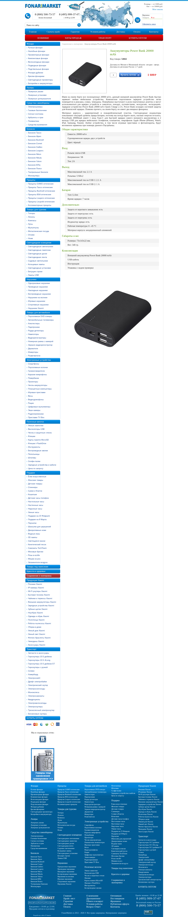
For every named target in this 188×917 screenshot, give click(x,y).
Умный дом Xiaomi (36, 630)
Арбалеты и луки (35, 117)
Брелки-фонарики (36, 76)
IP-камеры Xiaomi (36, 588)
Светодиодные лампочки (39, 250)
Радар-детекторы (36, 331)
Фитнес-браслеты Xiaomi (39, 638)
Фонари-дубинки (35, 73)
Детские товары (35, 484)
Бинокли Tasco (34, 133)
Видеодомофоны (36, 399)
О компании (92, 895)
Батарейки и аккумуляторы (40, 83)
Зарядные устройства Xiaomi (41, 605)
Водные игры (34, 534)
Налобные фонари (36, 51)
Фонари (30, 44)
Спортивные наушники (38, 305)
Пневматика (33, 121)
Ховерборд (33, 674)
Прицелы (31, 180)
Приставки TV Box (36, 417)
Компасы (32, 220)
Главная (67, 895)
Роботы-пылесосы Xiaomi (39, 623)
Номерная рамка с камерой (40, 341)
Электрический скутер (38, 685)
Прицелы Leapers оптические (41, 198)
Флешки (31, 436)
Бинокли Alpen (34, 136)
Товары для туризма (36, 209)
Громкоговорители (36, 371)
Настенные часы (35, 505)
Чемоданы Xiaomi (36, 641)
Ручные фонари (35, 47)
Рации (31, 403)
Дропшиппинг (93, 898)
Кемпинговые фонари (38, 58)
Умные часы (33, 512)
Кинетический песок (37, 544)
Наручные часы (35, 509)
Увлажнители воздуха (37, 562)
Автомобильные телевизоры (41, 320)
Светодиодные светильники (40, 246)
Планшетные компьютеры (40, 389)
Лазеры (30, 88)
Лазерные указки (35, 91)
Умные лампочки (35, 425)
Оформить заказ (149, 24)
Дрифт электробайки (37, 681)
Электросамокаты (36, 696)
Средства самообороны (38, 103)
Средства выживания (37, 124)
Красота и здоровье (36, 571)
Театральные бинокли (38, 172)
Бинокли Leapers (35, 150)
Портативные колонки (38, 367)
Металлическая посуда (38, 231)
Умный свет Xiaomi (36, 634)
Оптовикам (116, 895)
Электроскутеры (35, 706)
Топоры (31, 213)
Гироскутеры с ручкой (38, 667)
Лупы (30, 224)
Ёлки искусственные (37, 476)
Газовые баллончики (37, 110)
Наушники (31, 279)
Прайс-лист (69, 898)
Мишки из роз (34, 559)
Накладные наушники (38, 290)
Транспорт (31, 649)
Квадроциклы (34, 699)
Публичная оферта (119, 904)
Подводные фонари (37, 65)
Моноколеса (33, 692)
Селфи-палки (34, 461)
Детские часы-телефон (38, 498)
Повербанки (33, 378)
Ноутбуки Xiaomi (35, 613)
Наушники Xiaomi (36, 308)
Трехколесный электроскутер (41, 710)
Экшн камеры (34, 410)
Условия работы (94, 904)
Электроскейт (34, 678)
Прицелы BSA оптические (39, 194)
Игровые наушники (36, 301)
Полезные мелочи (35, 422)
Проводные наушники (38, 287)
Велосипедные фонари (38, 62)
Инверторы (33, 352)
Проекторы (33, 382)
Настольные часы (36, 501)
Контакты (115, 906)
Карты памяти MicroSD (38, 440)
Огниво (31, 235)
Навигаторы (33, 334)
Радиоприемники (36, 414)
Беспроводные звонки (38, 450)
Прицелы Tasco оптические (40, 187)
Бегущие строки (35, 271)
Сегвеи (31, 671)
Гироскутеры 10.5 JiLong (39, 660)
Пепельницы (33, 454)
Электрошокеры (35, 107)
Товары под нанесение (37, 566)
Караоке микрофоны (37, 374)
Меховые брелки (35, 552)
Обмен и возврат (94, 901)
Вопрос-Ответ (93, 906)
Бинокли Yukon (35, 161)
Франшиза (115, 901)
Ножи (30, 238)
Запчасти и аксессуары (38, 653)
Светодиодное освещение (39, 242)
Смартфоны (33, 364)
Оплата (67, 906)
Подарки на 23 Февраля (39, 516)
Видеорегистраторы (37, 338)
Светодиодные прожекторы (40, 80)
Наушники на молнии (37, 297)
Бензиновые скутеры (37, 714)
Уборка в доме (34, 627)
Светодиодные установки (39, 268)
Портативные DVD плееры (40, 316)
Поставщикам (117, 898)
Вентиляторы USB (36, 429)
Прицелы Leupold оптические (41, 202)
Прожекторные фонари (38, 55)
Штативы (32, 458)
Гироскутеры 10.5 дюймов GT (41, 664)
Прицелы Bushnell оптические (41, 191)
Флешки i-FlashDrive (37, 443)
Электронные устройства (39, 360)
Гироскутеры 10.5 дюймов (40, 656)
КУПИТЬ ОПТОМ (35, 718)
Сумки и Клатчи (35, 491)
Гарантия (68, 901)
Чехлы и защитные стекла (40, 433)
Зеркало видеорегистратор (40, 345)
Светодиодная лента (37, 257)
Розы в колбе (34, 555)
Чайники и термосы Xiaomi (40, 598)
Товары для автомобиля (38, 312)
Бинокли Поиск (35, 168)
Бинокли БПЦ (34, 165)
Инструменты (34, 447)
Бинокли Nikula (35, 158)
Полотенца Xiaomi (36, 620)
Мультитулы (33, 227)
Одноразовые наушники (39, 283)
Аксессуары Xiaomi (36, 645)
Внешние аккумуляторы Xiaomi (42, 602)
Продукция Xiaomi (35, 580)
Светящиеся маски (36, 541)
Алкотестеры (34, 323)
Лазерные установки (37, 95)
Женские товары (35, 480)
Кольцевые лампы (36, 264)
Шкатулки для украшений (39, 526)
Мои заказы (157, 9)
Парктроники (34, 327)
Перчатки (32, 523)
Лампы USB (33, 275)
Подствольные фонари (38, 69)
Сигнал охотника (35, 114)
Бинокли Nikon (34, 154)
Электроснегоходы (36, 689)
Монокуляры (33, 176)
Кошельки (32, 494)
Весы (30, 396)
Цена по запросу (35, 468)
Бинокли (31, 129)
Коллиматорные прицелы (39, 205)
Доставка (68, 904)
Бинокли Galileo (35, 147)
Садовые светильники (38, 261)
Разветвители (34, 356)
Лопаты (31, 217)
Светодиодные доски (37, 253)
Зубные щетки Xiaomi (37, 609)
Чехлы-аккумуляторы (37, 385)
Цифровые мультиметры (39, 407)
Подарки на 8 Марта (37, 519)
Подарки (31, 473)
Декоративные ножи (37, 530)
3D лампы (32, 537)
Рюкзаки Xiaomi (35, 584)
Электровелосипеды (37, 703)
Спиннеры (32, 487)
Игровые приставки (36, 392)
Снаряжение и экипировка (39, 576)
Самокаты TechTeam (37, 548)
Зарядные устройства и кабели (42, 465)
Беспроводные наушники (39, 294)
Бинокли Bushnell (36, 140)
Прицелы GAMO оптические (41, 184)
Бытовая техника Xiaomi (39, 595)
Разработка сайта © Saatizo (42, 915)
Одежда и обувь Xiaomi (38, 616)
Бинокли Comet (35, 143)
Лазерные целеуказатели (39, 99)
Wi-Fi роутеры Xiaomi (37, 591)
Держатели (33, 348)
